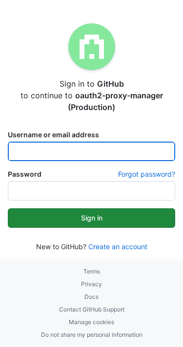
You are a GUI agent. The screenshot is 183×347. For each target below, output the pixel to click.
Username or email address (53, 134)
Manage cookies (91, 322)
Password (24, 174)
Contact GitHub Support (91, 309)
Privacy (91, 284)
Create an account (117, 246)
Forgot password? (146, 174)
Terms (91, 271)
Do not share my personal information (91, 334)
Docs (91, 296)
